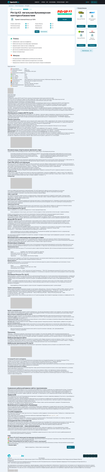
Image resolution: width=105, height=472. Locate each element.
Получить (81, 26)
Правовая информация (61, 461)
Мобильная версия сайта (14, 104)
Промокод (66, 103)
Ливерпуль (60, 459)
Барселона (44, 459)
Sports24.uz (83, 461)
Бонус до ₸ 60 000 (81, 38)
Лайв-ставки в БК (40, 99)
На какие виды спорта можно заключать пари (43, 98)
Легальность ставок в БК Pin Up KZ (16, 98)
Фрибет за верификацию (38, 103)
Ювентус (80, 459)
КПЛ (47, 2)
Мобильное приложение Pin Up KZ (28, 104)
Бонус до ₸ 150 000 (81, 19)
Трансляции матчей (59, 99)
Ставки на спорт (26, 99)
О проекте (10, 461)
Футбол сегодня (61, 2)
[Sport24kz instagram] (95, 455)
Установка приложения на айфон (59, 104)
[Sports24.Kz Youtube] (90, 455)
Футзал (9, 459)
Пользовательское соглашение (48, 461)
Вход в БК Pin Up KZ (23, 100)
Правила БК (35, 105)
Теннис (13, 459)
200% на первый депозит (92, 19)
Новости (37, 2)
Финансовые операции (13, 101)
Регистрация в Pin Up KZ (13, 100)
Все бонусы (85, 50)
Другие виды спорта (30, 459)
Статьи (36, 459)
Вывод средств (31, 101)
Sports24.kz (11, 5)
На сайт (65, 19)
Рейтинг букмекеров (19, 5)
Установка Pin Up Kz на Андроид (43, 104)
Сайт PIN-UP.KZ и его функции (15, 99)
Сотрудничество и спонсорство (15, 106)
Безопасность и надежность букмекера (47, 105)
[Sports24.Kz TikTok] (93, 455)
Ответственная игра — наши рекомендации (33, 106)
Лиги (67, 2)
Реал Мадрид (66, 459)
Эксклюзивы (52, 2)
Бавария (76, 459)
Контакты (15, 461)
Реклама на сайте (36, 461)
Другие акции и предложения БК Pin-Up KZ (54, 103)
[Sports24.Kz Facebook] (84, 455)
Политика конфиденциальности (24, 461)
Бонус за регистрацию (92, 38)
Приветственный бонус (26, 103)
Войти (95, 2)
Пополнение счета (23, 101)
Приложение (44, 31)
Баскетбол (17, 459)
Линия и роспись (28, 98)
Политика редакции (72, 461)
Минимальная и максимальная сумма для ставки (40, 100)
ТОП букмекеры (11, 290)
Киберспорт (33, 99)
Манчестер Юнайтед (52, 459)
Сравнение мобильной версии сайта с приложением (20, 105)
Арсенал (71, 459)
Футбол (43, 2)
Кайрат (40, 459)
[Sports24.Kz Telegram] (87, 455)
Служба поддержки (61, 105)
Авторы (79, 461)
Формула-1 (22, 459)
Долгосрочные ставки (49, 99)
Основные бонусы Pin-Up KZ (14, 103)
